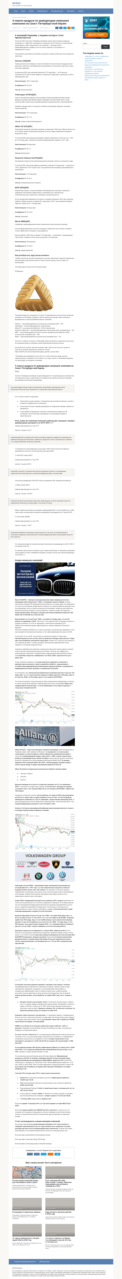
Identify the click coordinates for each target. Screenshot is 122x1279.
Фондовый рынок (57, 11)
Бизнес (31, 11)
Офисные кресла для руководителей (97, 75)
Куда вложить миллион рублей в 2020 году (58, 1213)
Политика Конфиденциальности (25, 1261)
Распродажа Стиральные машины (26, 1212)
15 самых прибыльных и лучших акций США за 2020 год (25, 1239)
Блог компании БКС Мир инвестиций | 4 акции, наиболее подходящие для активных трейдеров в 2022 (58, 1183)
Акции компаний (33, 27)
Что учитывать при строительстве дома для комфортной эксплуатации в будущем (97, 65)
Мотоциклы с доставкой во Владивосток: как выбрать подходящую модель (94, 71)
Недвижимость (42, 11)
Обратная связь (44, 1261)
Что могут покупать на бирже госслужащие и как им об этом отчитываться (58, 1240)
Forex (16, 11)
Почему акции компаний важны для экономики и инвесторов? (25, 1181)
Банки (23, 11)
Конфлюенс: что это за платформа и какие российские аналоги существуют (97, 58)
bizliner (16, 3)
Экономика (70, 11)
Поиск (85, 43)
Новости (81, 11)
